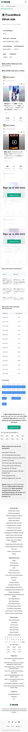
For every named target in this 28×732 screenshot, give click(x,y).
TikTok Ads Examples (14, 620)
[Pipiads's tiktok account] (16, 722)
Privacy (8, 726)
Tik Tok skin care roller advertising (11, 463)
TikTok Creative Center (14, 573)
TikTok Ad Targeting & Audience (14, 515)
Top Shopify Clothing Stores (14, 608)
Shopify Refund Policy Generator (14, 537)
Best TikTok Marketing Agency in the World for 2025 (14, 676)
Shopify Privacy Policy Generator (14, 535)
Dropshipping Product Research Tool (14, 590)
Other (23, 642)
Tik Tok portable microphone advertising (13, 458)
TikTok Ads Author (14, 630)
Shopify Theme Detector (14, 518)
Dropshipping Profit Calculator (14, 530)
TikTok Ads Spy (14, 563)
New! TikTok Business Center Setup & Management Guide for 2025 (14, 663)
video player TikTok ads (8, 452)
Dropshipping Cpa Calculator (14, 525)
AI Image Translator (14, 582)
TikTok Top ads (14, 625)
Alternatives (14, 577)
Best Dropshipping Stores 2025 (14, 587)
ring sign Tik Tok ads (8, 460)
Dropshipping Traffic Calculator (14, 523)
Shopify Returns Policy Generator (14, 544)
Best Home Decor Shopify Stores (14, 613)
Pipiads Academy (14, 632)
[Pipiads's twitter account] (12, 722)
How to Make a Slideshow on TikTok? (14, 683)
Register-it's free (14, 195)
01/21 (8, 649)
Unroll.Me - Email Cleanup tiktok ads (3, 436)
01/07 (19, 652)
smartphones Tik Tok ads (9, 468)
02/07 (8, 647)
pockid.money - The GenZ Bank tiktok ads (8, 439)
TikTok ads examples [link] (11, 6)
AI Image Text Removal (14, 585)
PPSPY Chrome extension (14, 551)
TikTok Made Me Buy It (14, 599)
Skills (14, 568)
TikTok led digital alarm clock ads (11, 478)
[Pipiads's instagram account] (19, 722)
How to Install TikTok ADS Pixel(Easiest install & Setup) (14, 686)
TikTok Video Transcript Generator (14, 575)
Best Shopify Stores (14, 601)
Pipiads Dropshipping (14, 592)
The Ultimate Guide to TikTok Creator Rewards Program (14, 667)
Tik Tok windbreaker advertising (11, 455)
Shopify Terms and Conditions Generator (14, 541)
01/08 (14, 652)
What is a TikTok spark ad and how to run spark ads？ (14, 680)
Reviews (14, 580)
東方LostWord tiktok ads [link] (7, 8)
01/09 (8, 652)
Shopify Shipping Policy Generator (14, 546)
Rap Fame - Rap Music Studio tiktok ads (19, 436)
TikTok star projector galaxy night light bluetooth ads (13, 472)
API (14, 699)
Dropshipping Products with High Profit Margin (14, 595)
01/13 (14, 649)
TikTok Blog (14, 622)
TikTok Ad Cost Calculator (14, 528)
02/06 (14, 647)
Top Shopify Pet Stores (14, 603)
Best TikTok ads (14, 627)
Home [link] (2, 6)
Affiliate (14, 554)
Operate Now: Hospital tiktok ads (24, 436)
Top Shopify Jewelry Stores (14, 606)
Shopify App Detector (14, 520)
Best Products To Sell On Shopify (14, 611)
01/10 (19, 649)
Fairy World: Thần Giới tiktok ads (14, 436)
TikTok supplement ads (8, 475)
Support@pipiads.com (14, 694)
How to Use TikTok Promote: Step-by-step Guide (14, 671)
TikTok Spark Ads (14, 565)
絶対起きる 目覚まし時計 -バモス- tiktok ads (24, 439)
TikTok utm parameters (14, 513)
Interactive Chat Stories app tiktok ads (19, 439)
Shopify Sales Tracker (14, 511)
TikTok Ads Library (14, 570)
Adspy (14, 560)
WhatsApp (14, 696)
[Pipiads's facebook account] (9, 722)
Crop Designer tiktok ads (3, 439)
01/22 (19, 647)
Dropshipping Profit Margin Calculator (14, 533)
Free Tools (14, 549)
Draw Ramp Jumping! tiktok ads (14, 439)
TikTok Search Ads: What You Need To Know (14, 659)
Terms (12, 726)
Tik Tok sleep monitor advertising (11, 466)
